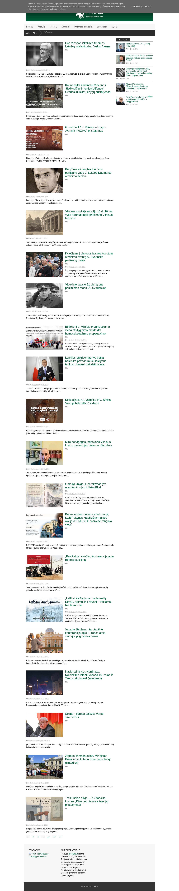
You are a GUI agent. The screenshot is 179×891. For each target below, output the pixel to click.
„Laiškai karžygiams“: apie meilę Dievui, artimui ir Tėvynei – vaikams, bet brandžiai (88, 602)
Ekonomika (102, 27)
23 (54, 837)
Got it (148, 6)
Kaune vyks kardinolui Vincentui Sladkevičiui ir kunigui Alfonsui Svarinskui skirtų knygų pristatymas (87, 88)
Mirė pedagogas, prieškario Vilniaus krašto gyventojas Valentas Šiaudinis (88, 443)
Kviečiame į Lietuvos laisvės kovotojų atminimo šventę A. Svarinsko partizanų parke (89, 257)
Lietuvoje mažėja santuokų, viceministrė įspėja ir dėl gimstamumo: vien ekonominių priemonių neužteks (139, 72)
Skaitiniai (65, 27)
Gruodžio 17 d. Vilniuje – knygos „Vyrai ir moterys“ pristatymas (86, 129)
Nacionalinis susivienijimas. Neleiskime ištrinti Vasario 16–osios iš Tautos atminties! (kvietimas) (89, 675)
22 (48, 837)
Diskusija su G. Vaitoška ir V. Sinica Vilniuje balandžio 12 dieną (88, 401)
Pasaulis (41, 27)
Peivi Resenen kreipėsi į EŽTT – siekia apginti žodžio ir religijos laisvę (139, 99)
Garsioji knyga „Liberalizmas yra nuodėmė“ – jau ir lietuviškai (85, 485)
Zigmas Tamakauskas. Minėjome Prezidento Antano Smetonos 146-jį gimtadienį (87, 759)
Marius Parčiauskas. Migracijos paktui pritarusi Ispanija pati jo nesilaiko (137, 86)
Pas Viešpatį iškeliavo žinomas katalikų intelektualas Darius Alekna (87, 44)
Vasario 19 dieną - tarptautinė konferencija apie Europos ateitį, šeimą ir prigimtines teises (85, 633)
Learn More (137, 6)
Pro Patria (95, 886)
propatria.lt (73, 854)
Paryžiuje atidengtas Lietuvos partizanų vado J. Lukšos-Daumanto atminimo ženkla (88, 173)
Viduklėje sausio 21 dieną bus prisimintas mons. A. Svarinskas (85, 286)
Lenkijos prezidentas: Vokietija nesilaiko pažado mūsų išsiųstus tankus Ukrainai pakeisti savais (85, 361)
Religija (53, 27)
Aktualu (31, 33)
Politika (29, 27)
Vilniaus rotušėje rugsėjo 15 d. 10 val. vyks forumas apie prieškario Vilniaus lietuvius (89, 215)
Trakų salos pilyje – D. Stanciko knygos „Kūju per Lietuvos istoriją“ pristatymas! (86, 801)
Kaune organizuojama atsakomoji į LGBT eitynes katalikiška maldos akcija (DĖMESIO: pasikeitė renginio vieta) (88, 519)
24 (60, 837)
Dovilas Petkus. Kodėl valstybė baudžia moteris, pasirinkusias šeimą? (139, 58)
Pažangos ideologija (83, 27)
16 (68, 407)
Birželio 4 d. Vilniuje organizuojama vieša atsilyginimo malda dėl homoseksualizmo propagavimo (87, 330)
